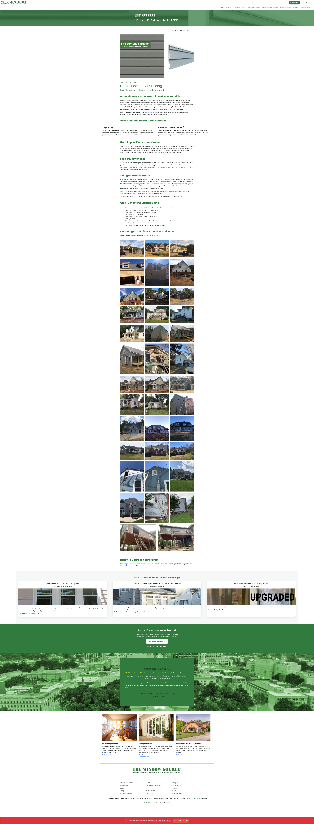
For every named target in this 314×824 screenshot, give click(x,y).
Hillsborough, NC (181, 676)
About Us (149, 783)
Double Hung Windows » (108, 755)
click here (153, 112)
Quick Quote (294, 3)
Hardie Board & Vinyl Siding (157, 20)
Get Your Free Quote (157, 641)
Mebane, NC (147, 678)
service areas (156, 683)
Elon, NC (172, 676)
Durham (174, 788)
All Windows (226, 8)
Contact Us (149, 793)
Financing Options (306, 8)
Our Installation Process (153, 785)
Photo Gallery (150, 791)
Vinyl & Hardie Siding (254, 8)
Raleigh (173, 791)
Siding (122, 791)
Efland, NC (165, 676)
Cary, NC (140, 676)
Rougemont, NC (165, 678)
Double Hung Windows (127, 783)
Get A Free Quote (181, 821)
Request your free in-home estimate (132, 564)
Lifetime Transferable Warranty (289, 8)
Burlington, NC (131, 676)
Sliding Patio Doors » (144, 756)
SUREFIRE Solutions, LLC (150, 803)
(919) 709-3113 (187, 30)
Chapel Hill (174, 785)
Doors (122, 788)
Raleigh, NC (155, 678)
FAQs (147, 788)
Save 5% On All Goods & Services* (162, 820)
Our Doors (240, 8)
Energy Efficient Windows (270, 8)
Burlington (174, 783)
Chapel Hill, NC (148, 676)
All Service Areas (176, 793)
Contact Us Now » (181, 755)
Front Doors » (142, 755)
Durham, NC (157, 676)
